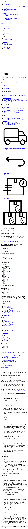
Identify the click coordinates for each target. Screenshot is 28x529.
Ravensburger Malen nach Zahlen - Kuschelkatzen (14, 108)
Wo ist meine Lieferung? (9, 324)
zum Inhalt (5, 3)
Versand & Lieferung (8, 310)
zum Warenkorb (7, 4)
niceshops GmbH (11, 352)
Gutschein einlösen (7, 325)
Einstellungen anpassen (20, 393)
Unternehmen (6, 363)
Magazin (5, 331)
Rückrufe (5, 333)
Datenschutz (6, 356)
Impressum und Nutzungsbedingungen (12, 355)
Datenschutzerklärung (20, 390)
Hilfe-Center (6, 85)
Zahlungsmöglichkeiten (11, 18)
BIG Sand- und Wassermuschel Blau (11, 112)
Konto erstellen (6, 33)
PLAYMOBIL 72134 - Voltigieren (11, 122)
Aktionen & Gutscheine (8, 312)
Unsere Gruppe (6, 338)
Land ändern (14, 350)
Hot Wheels (6, 107)
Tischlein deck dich (7, 94)
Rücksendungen (10, 15)
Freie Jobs (5, 340)
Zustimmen (3, 393)
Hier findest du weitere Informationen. (9, 241)
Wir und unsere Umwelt (8, 330)
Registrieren (6, 321)
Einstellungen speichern (6, 526)
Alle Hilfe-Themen (10, 21)
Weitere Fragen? (7, 314)
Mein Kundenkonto (7, 306)
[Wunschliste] (4, 35)
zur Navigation (6, 1)
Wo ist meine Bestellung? (12, 14)
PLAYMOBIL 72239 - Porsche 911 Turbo (13, 118)
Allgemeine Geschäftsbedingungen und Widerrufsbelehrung (12, 358)
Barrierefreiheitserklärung (9, 360)
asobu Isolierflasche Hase (9, 111)
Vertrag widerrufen (5, 367)
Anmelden (5, 320)
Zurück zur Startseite (5, 79)
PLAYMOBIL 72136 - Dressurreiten (11, 125)
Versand (6, 10)
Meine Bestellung (7, 307)
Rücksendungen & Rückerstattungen (11, 311)
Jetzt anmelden (6, 28)
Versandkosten (9, 17)
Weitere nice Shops (7, 365)
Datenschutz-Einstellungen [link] (9, 361)
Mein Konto (6, 88)
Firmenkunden (6, 315)
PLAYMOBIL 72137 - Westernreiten (11, 123)
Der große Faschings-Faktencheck (11, 99)
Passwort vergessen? (8, 323)
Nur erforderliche (10, 393)
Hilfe (4, 13)
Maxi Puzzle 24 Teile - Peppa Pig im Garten (13, 110)
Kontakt (8, 19)
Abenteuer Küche (7, 98)
